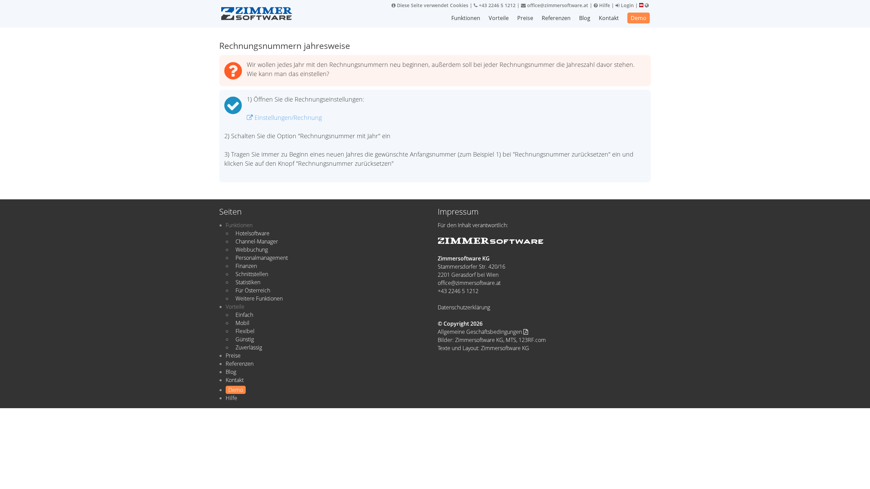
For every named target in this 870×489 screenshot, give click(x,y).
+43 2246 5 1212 (496, 5)
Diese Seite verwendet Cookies (432, 5)
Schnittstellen (252, 274)
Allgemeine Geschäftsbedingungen (480, 332)
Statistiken (248, 282)
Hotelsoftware (252, 233)
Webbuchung (252, 249)
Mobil (242, 323)
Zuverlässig (249, 347)
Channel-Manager (257, 241)
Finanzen (246, 266)
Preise (525, 18)
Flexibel (245, 331)
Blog (584, 18)
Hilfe (604, 5)
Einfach (244, 315)
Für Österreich (253, 290)
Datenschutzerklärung (464, 307)
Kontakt (609, 18)
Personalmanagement (262, 257)
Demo (638, 18)
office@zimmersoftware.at (557, 5)
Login (627, 5)
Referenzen (556, 18)
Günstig (245, 339)
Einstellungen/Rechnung (287, 117)
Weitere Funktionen (259, 298)
